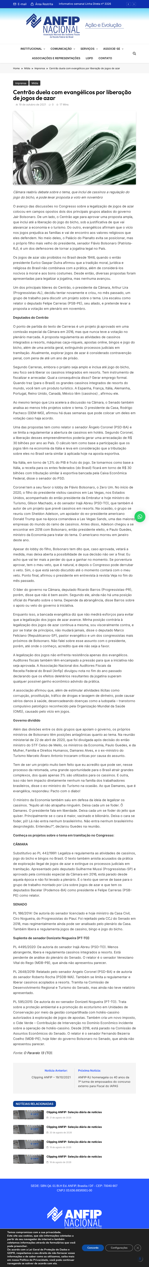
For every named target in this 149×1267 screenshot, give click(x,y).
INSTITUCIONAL (31, 48)
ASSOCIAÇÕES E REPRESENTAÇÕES (56, 58)
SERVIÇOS (87, 48)
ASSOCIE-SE (111, 48)
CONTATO (105, 58)
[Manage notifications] (140, 1259)
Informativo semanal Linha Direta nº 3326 (85, 3)
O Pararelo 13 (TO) (38, 1053)
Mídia (35, 83)
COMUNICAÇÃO (61, 48)
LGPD (89, 58)
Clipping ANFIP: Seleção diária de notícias (74, 1112)
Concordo (92, 1248)
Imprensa (20, 83)
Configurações (119, 1248)
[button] (139, 516)
